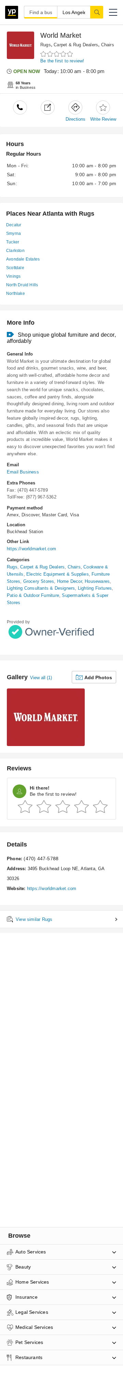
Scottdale (15, 267)
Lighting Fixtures (95, 588)
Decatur (13, 225)
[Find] (96, 12)
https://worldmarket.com (31, 548)
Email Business (23, 472)
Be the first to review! (62, 60)
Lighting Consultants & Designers (41, 588)
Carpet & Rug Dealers (76, 44)
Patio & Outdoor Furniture (33, 595)
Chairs (107, 44)
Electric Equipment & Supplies (57, 574)
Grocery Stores (38, 581)
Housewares (97, 581)
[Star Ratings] (57, 54)
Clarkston (15, 250)
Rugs (45, 44)
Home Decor (69, 581)
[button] (113, 12)
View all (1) (41, 677)
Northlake (15, 293)
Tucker (12, 242)
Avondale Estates (23, 259)
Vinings (13, 276)
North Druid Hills (22, 285)
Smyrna (13, 233)
